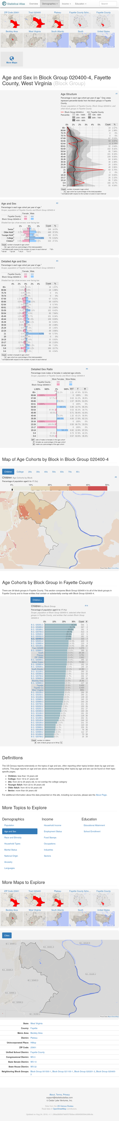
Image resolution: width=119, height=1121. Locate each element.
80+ (78, 471)
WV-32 (33, 1066)
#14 (86, 606)
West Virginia (36, 1023)
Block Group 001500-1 (40, 1071)
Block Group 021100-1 (62, 1071)
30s (38, 471)
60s (62, 471)
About (52, 1094)
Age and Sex (10, 831)
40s (46, 471)
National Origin (11, 855)
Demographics (49, 3)
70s (70, 471)
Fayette (33, 1028)
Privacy (66, 1094)
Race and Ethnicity (12, 837)
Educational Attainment (94, 825)
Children (8, 471)
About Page (101, 794)
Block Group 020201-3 (84, 1071)
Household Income (52, 825)
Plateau (33, 1037)
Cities (6, 935)
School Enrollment (92, 831)
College (20, 471)
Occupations (49, 843)
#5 (116, 477)
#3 (57, 261)
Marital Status (10, 849)
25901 (33, 1047)
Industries (48, 849)
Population (9, 825)
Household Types (12, 843)
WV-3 (32, 1056)
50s (54, 471)
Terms (59, 1094)
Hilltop (33, 1042)
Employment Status (53, 831)
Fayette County (37, 1052)
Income (65, 3)
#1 (117, 94)
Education (80, 3)
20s (30, 471)
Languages (9, 868)
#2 (57, 203)
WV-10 (33, 1061)
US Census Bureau (65, 1106)
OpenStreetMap (59, 1108)
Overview (33, 3)
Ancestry (8, 861)
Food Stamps (50, 837)
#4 (87, 369)
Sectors (47, 855)
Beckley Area (36, 1032)
